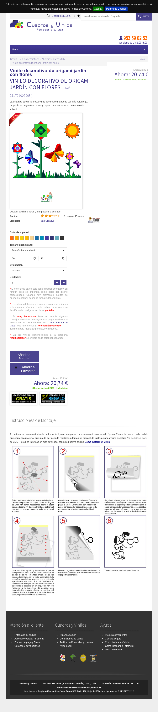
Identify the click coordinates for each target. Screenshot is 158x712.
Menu (15, 49)
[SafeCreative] (94, 222)
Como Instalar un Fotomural (119, 646)
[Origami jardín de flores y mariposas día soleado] (42, 26)
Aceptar (98, 8)
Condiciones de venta (71, 638)
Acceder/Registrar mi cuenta (29, 638)
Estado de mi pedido (25, 635)
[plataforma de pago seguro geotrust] (93, 657)
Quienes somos (68, 635)
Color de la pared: (19, 232)
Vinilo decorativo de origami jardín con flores (36, 62)
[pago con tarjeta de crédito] (63, 657)
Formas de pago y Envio (27, 642)
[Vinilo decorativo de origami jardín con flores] (46, 202)
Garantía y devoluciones (27, 646)
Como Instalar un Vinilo (117, 642)
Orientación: (16, 265)
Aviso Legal (66, 646)
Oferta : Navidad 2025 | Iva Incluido (131, 79)
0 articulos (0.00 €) (61, 16)
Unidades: (15, 277)
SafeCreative (47, 221)
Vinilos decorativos (29, 59)
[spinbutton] (24, 258)
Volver (143, 59)
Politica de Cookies (116, 8)
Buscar (145, 16)
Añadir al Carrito (24, 356)
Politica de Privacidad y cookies (76, 642)
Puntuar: (14, 216)
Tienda (13, 59)
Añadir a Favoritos (28, 369)
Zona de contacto (114, 649)
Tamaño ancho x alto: (21, 245)
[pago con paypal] (83, 657)
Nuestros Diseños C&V (53, 59)
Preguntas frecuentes (116, 635)
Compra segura (113, 638)
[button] (35, 259)
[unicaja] (73, 657)
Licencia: (15, 221)
